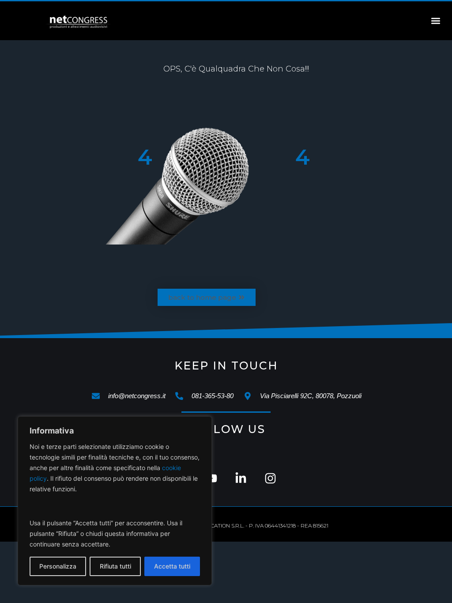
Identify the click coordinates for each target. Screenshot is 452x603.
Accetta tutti (172, 566)
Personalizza (57, 566)
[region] (115, 500)
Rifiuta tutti (115, 566)
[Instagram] (270, 478)
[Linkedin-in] (241, 478)
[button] (436, 21)
